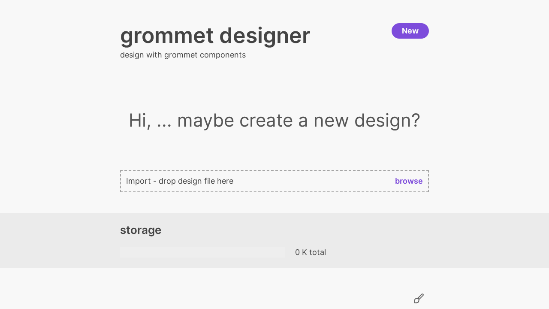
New (410, 30)
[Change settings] (418, 298)
